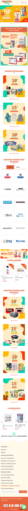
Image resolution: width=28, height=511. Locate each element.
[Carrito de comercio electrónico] (22, 2)
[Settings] (3, 14)
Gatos (18, 167)
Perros (10, 167)
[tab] (11, 23)
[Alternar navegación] (25, 2)
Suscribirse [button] (23, 491)
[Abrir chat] (24, 507)
